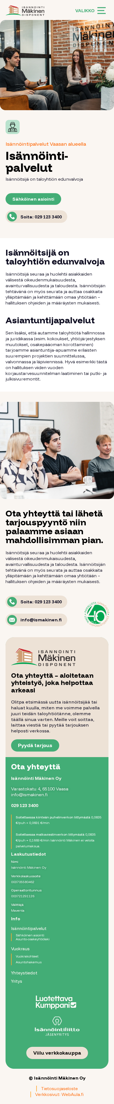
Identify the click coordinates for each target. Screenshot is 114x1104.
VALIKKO (85, 10)
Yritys (16, 981)
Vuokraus (20, 948)
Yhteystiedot (24, 973)
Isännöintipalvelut (28, 928)
